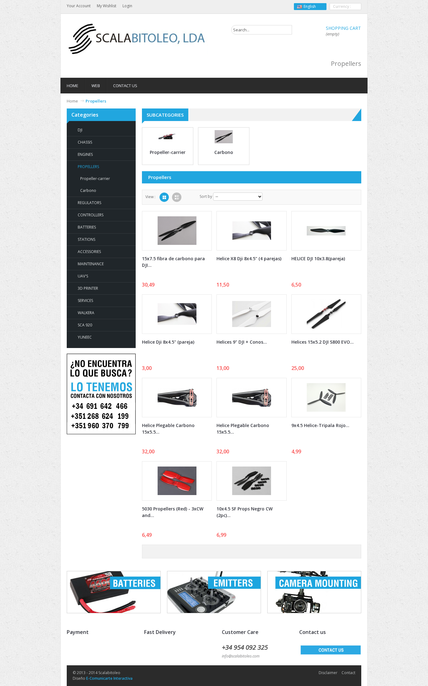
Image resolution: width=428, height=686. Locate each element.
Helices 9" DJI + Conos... (242, 342)
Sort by (206, 196)
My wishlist (106, 5)
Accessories (89, 251)
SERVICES (85, 300)
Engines (85, 154)
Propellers (88, 166)
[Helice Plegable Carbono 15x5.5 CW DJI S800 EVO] (176, 397)
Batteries (87, 227)
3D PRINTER (88, 288)
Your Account (79, 5)
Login (127, 5)
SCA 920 (85, 325)
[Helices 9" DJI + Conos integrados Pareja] (251, 314)
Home (72, 101)
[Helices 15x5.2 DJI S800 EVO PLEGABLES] (326, 314)
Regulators (89, 202)
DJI (80, 130)
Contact (348, 672)
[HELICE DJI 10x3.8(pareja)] (326, 230)
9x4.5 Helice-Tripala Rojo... (320, 425)
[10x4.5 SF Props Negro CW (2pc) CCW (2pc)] (251, 481)
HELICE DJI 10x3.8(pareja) (318, 258)
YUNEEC (85, 337)
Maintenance (91, 263)
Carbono (88, 190)
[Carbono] (224, 136)
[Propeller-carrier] (168, 136)
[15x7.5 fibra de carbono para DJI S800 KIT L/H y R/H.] (176, 230)
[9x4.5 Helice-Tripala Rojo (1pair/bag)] (326, 397)
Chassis (85, 142)
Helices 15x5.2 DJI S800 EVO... (322, 342)
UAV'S (83, 276)
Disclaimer (328, 672)
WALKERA (86, 312)
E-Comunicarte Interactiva (109, 678)
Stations (86, 239)
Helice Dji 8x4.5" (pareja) (168, 342)
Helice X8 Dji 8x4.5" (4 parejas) (249, 258)
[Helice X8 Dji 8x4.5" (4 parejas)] (251, 230)
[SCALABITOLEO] (137, 39)
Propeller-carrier (95, 178)
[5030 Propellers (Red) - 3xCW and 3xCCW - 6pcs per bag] (176, 481)
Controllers (90, 215)
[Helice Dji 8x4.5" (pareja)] (176, 314)
